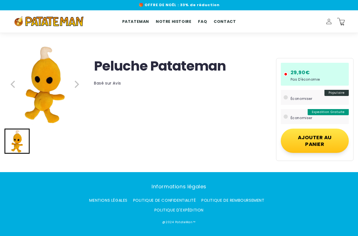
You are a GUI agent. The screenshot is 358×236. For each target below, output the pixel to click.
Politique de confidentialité (164, 200)
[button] (316, 21)
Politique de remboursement (233, 200)
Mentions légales (108, 200)
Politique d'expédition (179, 210)
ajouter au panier (315, 140)
